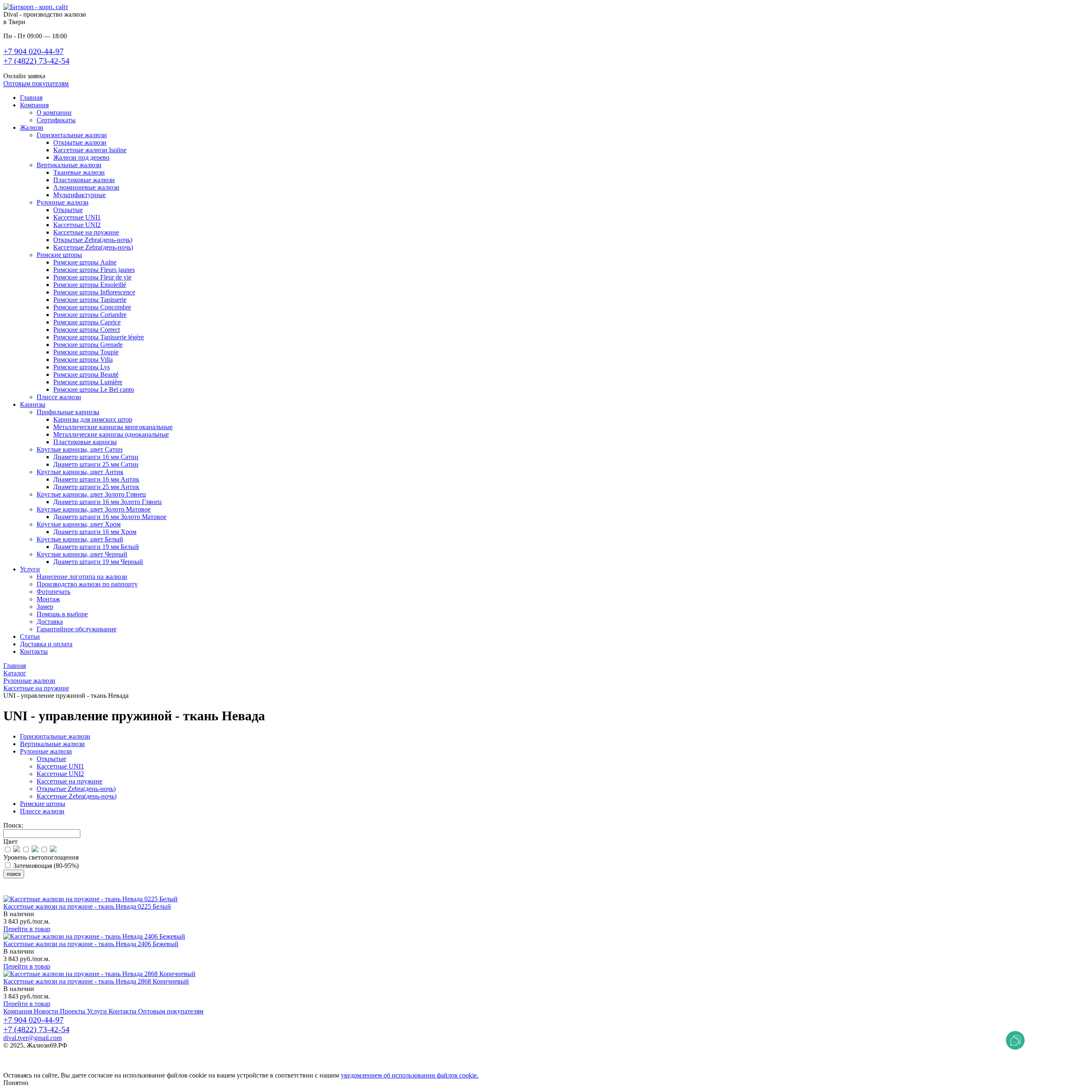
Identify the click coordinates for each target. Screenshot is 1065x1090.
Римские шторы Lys (81, 367)
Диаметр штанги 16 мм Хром (94, 531)
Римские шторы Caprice (87, 322)
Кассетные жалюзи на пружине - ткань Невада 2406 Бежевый (90, 943)
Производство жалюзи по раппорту (87, 584)
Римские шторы (59, 254)
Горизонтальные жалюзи (72, 134)
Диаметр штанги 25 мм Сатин (96, 464)
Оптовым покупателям (36, 83)
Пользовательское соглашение (46, 1060)
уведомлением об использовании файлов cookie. (409, 1075)
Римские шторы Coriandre (89, 314)
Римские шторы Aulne (84, 262)
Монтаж (48, 599)
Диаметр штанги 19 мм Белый (96, 546)
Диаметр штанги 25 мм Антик (96, 486)
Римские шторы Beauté (86, 374)
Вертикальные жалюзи (69, 164)
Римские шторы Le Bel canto (93, 389)
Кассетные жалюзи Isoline (89, 149)
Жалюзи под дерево (81, 157)
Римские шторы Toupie (86, 352)
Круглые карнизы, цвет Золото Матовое (94, 509)
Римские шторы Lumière (87, 382)
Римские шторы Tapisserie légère (98, 337)
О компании (54, 112)
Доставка (50, 621)
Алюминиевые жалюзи (86, 187)
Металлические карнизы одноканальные (111, 434)
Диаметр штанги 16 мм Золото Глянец (107, 501)
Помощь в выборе (62, 614)
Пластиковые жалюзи (84, 179)
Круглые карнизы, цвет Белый (80, 539)
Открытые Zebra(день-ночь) (92, 239)
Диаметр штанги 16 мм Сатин (96, 456)
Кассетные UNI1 (77, 217)
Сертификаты (56, 120)
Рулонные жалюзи (63, 202)
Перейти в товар (26, 928)
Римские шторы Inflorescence (94, 292)
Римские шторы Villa (83, 359)
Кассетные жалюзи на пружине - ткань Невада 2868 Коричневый (96, 981)
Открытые (68, 209)
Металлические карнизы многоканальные (113, 426)
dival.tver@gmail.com (32, 1037)
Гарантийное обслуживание (76, 629)
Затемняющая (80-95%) (45, 865)
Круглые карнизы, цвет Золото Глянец (91, 494)
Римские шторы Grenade (88, 344)
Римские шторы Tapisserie (89, 299)
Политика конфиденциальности (48, 1052)
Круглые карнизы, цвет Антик (80, 471)
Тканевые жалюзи (79, 172)
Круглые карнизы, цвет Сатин (80, 449)
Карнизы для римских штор (92, 419)
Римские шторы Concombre (92, 307)
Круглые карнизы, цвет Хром (79, 524)
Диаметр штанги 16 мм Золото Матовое (109, 516)
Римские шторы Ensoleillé (89, 284)
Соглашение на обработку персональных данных (73, 1067)
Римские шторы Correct (86, 329)
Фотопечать (53, 591)
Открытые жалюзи (79, 142)
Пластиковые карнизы (85, 441)
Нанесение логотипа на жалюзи (82, 576)
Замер (45, 606)
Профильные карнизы (68, 411)
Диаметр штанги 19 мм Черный (98, 561)
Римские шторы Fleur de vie (92, 277)
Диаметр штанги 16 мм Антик (96, 479)
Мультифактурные (79, 194)
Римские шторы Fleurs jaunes (94, 269)
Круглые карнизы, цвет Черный (82, 554)
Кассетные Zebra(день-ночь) (93, 247)
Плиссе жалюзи (59, 396)
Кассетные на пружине (86, 232)
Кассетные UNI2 (77, 224)
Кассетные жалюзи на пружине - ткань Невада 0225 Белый (87, 906)
